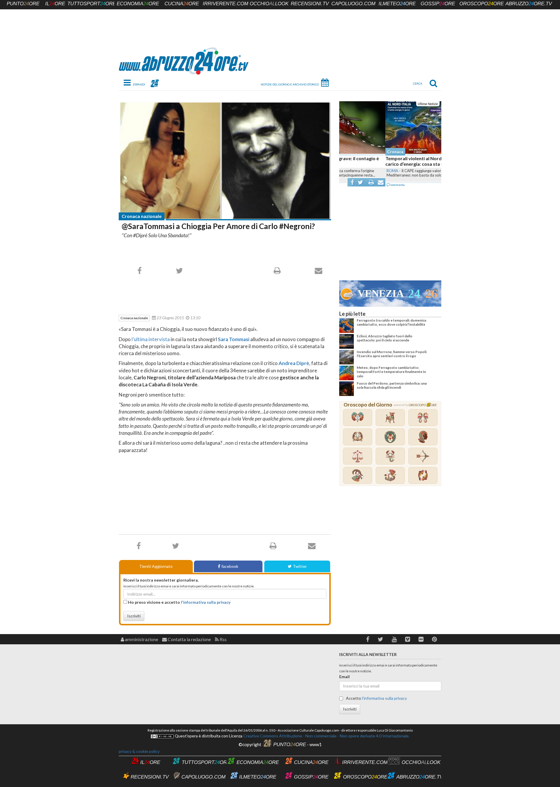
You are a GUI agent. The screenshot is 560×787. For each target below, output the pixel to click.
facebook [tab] (229, 566)
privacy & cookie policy (139, 751)
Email (344, 676)
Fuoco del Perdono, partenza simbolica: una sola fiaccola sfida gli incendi (392, 385)
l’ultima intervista (151, 339)
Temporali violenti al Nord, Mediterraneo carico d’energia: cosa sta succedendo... (383, 161)
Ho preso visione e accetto (178, 602)
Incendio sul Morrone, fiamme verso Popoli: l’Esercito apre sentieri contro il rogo (392, 354)
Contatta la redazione (189, 639)
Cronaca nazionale (142, 216)
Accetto (376, 698)
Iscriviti (134, 615)
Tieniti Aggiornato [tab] (156, 566)
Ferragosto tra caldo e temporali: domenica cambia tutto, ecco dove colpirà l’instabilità (391, 322)
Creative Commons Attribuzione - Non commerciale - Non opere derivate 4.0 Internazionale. (326, 735)
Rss (223, 639)
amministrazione (141, 639)
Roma (346, 170)
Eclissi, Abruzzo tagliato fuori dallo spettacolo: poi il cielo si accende (384, 338)
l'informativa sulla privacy (205, 602)
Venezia (381, 293)
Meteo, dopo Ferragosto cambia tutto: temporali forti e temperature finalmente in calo (391, 371)
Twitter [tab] (300, 566)
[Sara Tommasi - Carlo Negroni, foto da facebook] (225, 160)
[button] (368, 639)
